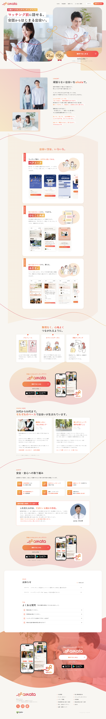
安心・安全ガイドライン (63, 704)
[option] (35, 186)
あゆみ (76, 704)
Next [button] (78, 186)
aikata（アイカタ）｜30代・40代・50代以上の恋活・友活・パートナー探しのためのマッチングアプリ (9, 3)
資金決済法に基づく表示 (80, 702)
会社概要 (60, 694)
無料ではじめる (98, 3)
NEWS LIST (81, 582)
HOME (58, 3)
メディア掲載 (61, 699)
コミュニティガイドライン (81, 697)
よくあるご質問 (78, 3)
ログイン (89, 3)
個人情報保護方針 (79, 694)
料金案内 (64, 3)
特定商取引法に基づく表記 (64, 702)
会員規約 (77, 699)
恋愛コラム (70, 3)
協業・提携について (62, 707)
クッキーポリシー (62, 697)
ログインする (81, 58)
